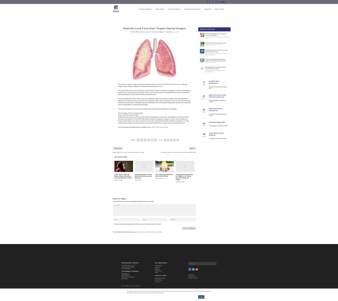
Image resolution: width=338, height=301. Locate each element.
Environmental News (217, 37)
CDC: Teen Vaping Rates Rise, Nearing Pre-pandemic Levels (123, 176)
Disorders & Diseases (145, 9)
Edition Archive (219, 9)
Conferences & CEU (145, 32)
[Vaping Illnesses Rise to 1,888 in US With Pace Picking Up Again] (185, 166)
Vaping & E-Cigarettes (165, 32)
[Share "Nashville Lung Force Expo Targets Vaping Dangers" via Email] (152, 140)
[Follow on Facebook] (189, 269)
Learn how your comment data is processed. (149, 232)
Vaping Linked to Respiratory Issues (215, 43)
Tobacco (224, 53)
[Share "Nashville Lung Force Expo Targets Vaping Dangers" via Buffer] (148, 140)
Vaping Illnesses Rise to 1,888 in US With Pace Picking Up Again (184, 177)
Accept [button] (201, 297)
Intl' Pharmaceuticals (217, 70)
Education (155, 32)
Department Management (192, 9)
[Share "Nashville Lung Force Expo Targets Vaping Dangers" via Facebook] (138, 140)
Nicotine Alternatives (217, 53)
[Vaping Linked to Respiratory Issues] (202, 44)
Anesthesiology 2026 (217, 122)
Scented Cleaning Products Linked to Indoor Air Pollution (216, 34)
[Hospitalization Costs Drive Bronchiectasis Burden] (144, 166)
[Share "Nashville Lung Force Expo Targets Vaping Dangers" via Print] (155, 140)
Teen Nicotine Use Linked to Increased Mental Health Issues (216, 50)
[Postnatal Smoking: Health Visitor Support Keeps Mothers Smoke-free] (202, 60)
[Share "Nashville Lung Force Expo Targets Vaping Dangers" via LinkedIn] (145, 140)
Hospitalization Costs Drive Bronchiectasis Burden (143, 176)
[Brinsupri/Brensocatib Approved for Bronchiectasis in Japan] (202, 68)
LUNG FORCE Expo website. (159, 127)
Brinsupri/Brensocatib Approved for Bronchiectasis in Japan (215, 67)
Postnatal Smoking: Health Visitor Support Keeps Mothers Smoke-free (215, 60)
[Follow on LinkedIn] (193, 269)
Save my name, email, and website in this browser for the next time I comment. (138, 224)
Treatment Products (174, 9)
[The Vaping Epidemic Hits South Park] (164, 166)
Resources (207, 9)
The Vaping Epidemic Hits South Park (164, 175)
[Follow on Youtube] (196, 269)
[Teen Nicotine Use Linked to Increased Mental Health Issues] (202, 51)
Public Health (160, 9)
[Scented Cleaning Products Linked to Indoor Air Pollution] (202, 35)
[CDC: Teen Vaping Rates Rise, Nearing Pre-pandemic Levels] (123, 166)
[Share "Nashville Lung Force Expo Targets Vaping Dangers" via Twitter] (141, 140)
